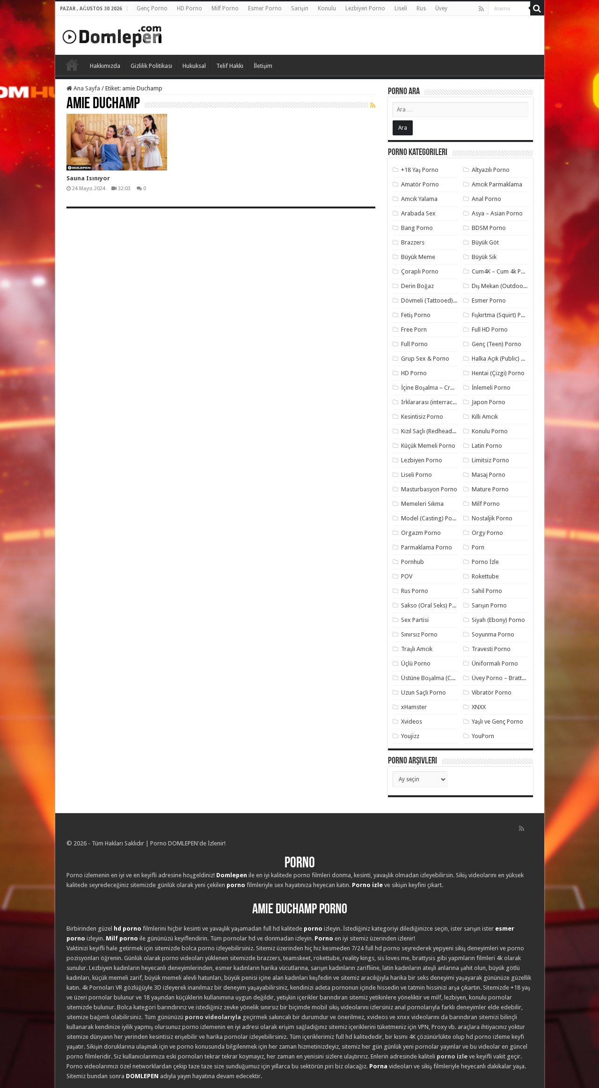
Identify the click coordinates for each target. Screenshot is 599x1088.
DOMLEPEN (142, 1076)
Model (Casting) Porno (431, 518)
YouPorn (483, 736)
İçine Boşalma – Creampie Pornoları (449, 387)
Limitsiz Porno (490, 460)
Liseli (400, 8)
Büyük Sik (484, 256)
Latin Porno (487, 445)
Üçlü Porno (416, 663)
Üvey (441, 8)
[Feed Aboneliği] (372, 105)
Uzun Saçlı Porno (423, 692)
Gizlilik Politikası (151, 65)
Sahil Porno (487, 590)
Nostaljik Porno (492, 518)
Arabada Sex (418, 213)
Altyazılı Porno (491, 169)
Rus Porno (414, 590)
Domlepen (231, 875)
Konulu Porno (490, 431)
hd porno (127, 928)
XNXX (479, 707)
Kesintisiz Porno (422, 416)
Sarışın (299, 8)
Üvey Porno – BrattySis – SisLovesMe (521, 677)
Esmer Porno (265, 8)
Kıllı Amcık (485, 416)
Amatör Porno (420, 184)
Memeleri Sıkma (422, 503)
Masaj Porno (488, 474)
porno (235, 884)
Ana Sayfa (86, 88)
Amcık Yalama (419, 198)
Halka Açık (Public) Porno (504, 358)
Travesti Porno (491, 648)
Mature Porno (490, 489)
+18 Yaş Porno (419, 169)
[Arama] (537, 8)
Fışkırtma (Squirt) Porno (503, 314)
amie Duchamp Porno (299, 910)
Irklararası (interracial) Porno (439, 402)
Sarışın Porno (489, 605)
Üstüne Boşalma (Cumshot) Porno (446, 677)
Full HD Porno (490, 329)
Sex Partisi (415, 619)
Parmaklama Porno (426, 547)
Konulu (327, 8)
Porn (478, 547)
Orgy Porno (487, 532)
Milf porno (122, 938)
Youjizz (410, 736)
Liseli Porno (416, 474)
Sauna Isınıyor (88, 178)
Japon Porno (488, 402)
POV (406, 576)
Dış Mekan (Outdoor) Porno (508, 285)
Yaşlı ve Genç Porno (497, 721)
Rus (421, 8)
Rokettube (485, 576)
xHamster (414, 707)
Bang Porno (417, 227)
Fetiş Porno (416, 314)
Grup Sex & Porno (425, 358)
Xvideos (411, 721)
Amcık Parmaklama (497, 184)
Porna (378, 1066)
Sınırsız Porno (419, 634)
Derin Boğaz (417, 285)
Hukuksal (194, 65)
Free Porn (414, 329)
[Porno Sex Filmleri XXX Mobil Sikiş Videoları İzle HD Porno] (112, 34)
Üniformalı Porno (495, 663)
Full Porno (414, 344)
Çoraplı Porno (419, 271)
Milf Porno (225, 8)
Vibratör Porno (491, 692)
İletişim (263, 65)
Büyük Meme (418, 256)
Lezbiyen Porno (365, 8)
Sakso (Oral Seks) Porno (433, 605)
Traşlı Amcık (416, 648)
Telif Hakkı (229, 65)
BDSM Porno (489, 227)
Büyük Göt (485, 242)
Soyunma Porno (493, 634)
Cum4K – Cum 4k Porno (503, 271)
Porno (72, 64)
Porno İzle (485, 561)
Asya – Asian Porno (497, 213)
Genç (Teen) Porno (496, 344)
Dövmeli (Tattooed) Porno (436, 300)
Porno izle (367, 884)
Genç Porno (152, 8)
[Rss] (481, 9)
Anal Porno (486, 198)
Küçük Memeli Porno (428, 445)
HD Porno (189, 8)
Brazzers (412, 242)
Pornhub (412, 561)
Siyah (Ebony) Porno (498, 619)
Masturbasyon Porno (429, 489)
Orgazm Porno (421, 532)
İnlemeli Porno (491, 387)
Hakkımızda (105, 65)
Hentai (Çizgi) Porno (498, 373)
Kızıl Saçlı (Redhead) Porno (436, 431)
